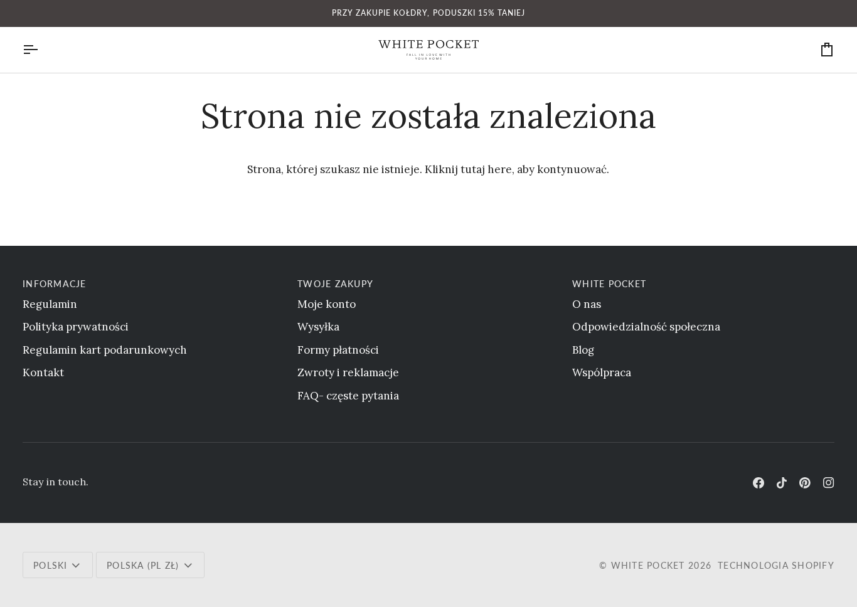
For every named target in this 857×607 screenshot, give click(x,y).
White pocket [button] (609, 283)
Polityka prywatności (76, 327)
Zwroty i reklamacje (348, 372)
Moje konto (326, 304)
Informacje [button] (55, 283)
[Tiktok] (782, 482)
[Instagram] (828, 482)
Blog (583, 350)
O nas (586, 304)
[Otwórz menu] (41, 50)
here (499, 169)
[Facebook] (758, 482)
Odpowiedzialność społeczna (646, 327)
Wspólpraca (601, 372)
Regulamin (50, 304)
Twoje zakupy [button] (335, 283)
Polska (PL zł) (143, 565)
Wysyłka (318, 327)
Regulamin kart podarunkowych (105, 350)
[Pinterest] (805, 482)
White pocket (648, 565)
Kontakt (43, 372)
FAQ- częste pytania (348, 396)
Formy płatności (338, 350)
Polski (50, 565)
